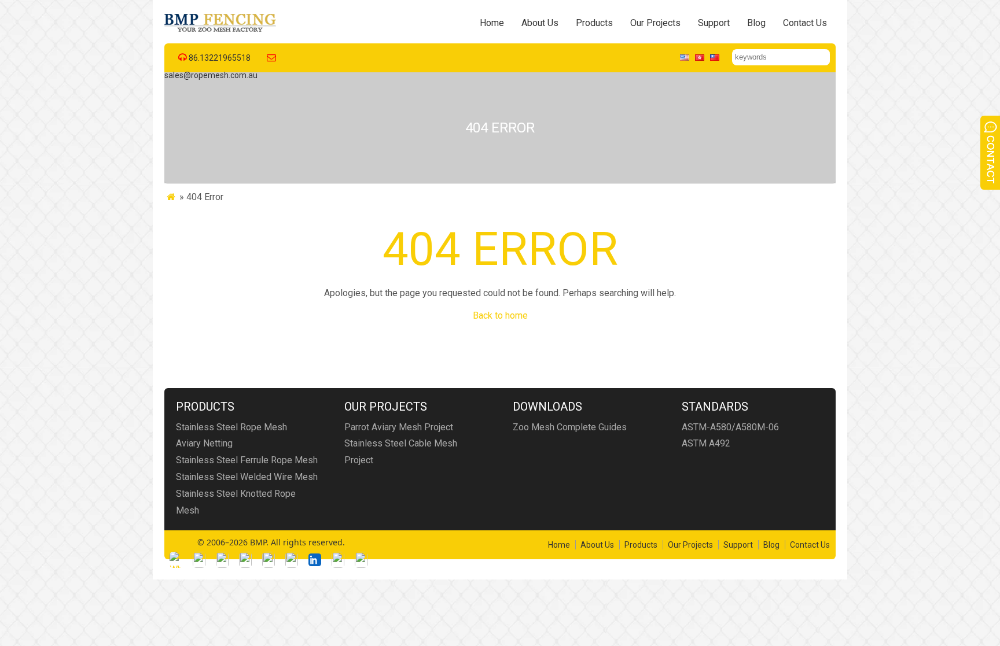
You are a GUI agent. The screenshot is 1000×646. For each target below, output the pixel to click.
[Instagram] (222, 560)
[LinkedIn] (314, 560)
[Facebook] (199, 560)
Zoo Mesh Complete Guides (570, 427)
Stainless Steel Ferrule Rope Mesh (247, 460)
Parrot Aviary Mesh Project (398, 427)
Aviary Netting (204, 443)
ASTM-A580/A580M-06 (730, 427)
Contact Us (805, 22)
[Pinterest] (361, 560)
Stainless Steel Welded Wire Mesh (247, 476)
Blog (756, 22)
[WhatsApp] (176, 560)
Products (594, 22)
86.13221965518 (220, 57)
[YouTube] (291, 560)
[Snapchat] (338, 560)
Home (492, 22)
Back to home (500, 315)
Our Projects (655, 22)
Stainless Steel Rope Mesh (231, 427)
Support (714, 22)
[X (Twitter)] (245, 560)
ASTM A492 (706, 443)
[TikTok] (268, 560)
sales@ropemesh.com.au (211, 75)
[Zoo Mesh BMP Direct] (221, 31)
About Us (539, 22)
